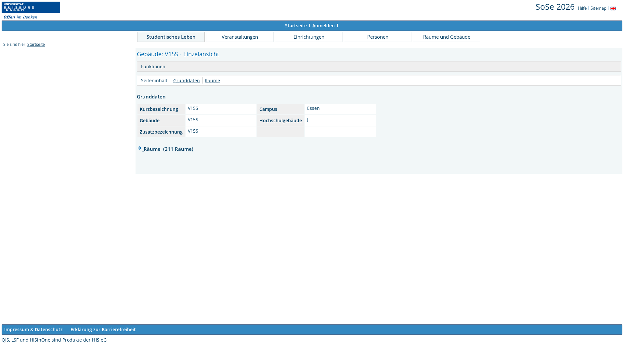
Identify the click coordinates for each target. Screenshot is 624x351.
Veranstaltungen (240, 36)
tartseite (296, 25)
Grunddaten (186, 80)
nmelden (323, 25)
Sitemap (598, 8)
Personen (377, 36)
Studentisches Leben (171, 36)
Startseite (36, 44)
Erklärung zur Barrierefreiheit (103, 329)
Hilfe (582, 8)
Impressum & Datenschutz (33, 329)
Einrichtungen (308, 36)
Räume (212, 80)
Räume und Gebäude (446, 36)
